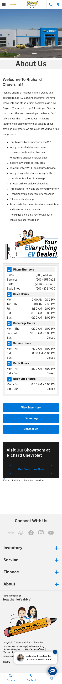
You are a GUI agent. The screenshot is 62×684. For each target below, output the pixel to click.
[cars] (11, 533)
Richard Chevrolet (33, 642)
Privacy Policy (36, 646)
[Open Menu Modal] (4, 4)
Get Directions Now (31, 469)
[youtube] (51, 533)
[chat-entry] (52, 671)
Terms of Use (10, 652)
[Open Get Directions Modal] (58, 4)
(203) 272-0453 (45, 284)
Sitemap (22, 646)
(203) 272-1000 (45, 288)
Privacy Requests (13, 649)
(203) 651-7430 (45, 275)
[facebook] (31, 533)
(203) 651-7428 (45, 279)
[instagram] (41, 533)
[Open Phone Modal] (50, 4)
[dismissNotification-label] (55, 652)
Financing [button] (31, 418)
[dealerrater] (21, 533)
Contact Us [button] (31, 429)
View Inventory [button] (31, 407)
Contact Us (9, 646)
